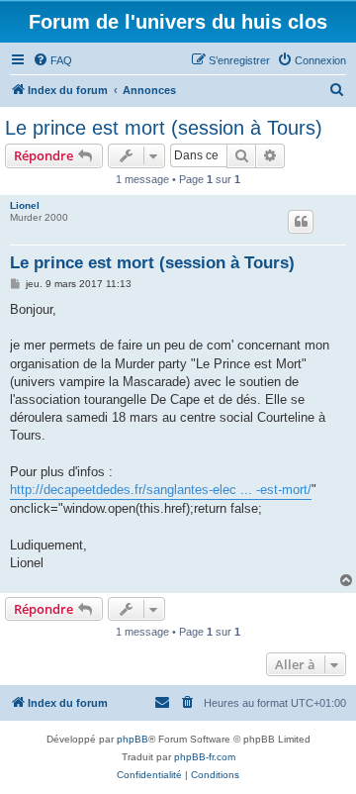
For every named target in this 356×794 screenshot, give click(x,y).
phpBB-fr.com (204, 756)
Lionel (25, 205)
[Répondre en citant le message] (300, 222)
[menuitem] (52, 60)
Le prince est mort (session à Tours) (163, 128)
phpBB (132, 739)
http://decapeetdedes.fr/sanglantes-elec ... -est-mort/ (161, 489)
